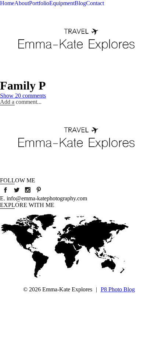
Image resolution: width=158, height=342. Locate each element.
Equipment (62, 3)
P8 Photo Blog (118, 289)
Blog (80, 3)
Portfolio (39, 3)
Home (7, 3)
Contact (95, 3)
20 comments (23, 95)
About (21, 3)
